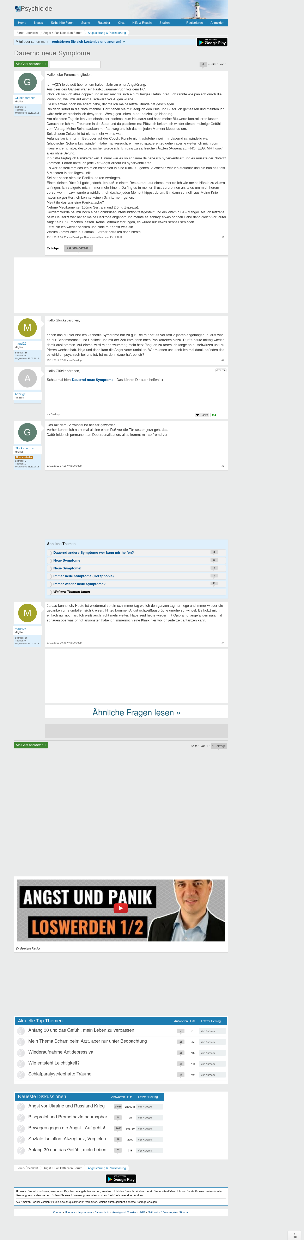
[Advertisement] (136, 676)
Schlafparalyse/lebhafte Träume (59, 1073)
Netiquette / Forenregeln (162, 1212)
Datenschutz (102, 1212)
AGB (142, 1212)
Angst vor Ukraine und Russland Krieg (66, 1105)
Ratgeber (104, 22)
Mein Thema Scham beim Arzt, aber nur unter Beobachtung (87, 1040)
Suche (85, 22)
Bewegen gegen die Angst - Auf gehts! (66, 1127)
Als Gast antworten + (31, 64)
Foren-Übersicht (27, 1168)
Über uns (70, 1212)
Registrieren (194, 22)
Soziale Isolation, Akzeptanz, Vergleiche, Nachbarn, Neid (85, 1138)
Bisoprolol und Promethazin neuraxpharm (69, 1116)
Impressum (85, 1212)
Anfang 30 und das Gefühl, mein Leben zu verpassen (81, 1030)
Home (22, 22)
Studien (164, 22)
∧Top (294, 1235)
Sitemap (184, 1212)
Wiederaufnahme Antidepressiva (60, 1051)
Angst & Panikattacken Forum (62, 1168)
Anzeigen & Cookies (124, 1212)
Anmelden (217, 22)
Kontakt (57, 1212)
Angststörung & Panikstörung (107, 1168)
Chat (121, 22)
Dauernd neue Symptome (52, 52)
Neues (38, 22)
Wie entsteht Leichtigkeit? (54, 1062)
